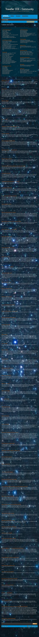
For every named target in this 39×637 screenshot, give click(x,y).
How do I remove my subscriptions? (25, 61)
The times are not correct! (6, 43)
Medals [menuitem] (7, 19)
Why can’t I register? (5, 32)
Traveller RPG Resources (6, 17)
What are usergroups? (23, 32)
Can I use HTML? (4, 67)
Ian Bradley (24, 627)
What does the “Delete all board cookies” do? (9, 37)
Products (12, 16)
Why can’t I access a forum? (6, 58)
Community (18, 16)
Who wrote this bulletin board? (25, 69)
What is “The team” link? (23, 36)
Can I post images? (5, 69)
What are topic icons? (5, 73)
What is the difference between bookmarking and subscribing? (27, 58)
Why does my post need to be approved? (8, 62)
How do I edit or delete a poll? (7, 57)
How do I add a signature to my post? (8, 54)
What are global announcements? (7, 70)
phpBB (34, 190)
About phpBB (4, 595)
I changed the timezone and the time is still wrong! (10, 44)
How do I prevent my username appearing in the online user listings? (9, 42)
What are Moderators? (23, 31)
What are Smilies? (5, 68)
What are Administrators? (24, 30)
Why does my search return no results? (26, 52)
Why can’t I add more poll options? (7, 56)
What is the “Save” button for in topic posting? (9, 61)
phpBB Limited (29, 593)
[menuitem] (34, 626)
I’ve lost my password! (5, 35)
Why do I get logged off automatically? (8, 36)
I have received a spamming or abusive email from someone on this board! (28, 42)
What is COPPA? (4, 31)
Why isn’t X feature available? (24, 70)
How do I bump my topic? (6, 63)
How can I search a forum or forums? (26, 51)
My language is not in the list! (6, 45)
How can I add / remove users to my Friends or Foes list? (28, 47)
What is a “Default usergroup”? (24, 35)
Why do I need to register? (6, 30)
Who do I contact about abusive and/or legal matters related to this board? (28, 71)
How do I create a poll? (5, 55)
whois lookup (4, 609)
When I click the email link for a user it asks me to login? (9, 49)
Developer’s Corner (25, 16)
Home (6, 16)
